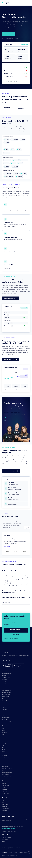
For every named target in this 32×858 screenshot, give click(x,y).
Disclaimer (17, 847)
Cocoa (16, 160)
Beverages (8, 160)
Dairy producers (5, 764)
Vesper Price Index (6, 673)
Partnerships (5, 791)
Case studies (5, 804)
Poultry (7, 152)
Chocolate (4, 759)
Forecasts (4, 679)
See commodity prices (9, 298)
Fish (13, 149)
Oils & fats (15, 139)
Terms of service (6, 848)
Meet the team (5, 785)
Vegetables (15, 166)
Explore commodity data (10, 470)
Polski (25, 852)
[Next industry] (28, 527)
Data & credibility (6, 793)
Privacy (3, 847)
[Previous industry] (25, 527)
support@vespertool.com (10, 417)
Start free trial (7, 34)
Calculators (4, 810)
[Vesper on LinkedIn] (3, 660)
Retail (3, 770)
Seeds (23, 139)
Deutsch (10, 852)
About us (4, 783)
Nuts (21, 163)
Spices (7, 166)
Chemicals (8, 173)
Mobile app (4, 709)
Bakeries (4, 757)
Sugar (7, 142)
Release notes (5, 812)
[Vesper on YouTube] (6, 660)
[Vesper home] (5, 3)
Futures (3, 686)
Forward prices (5, 683)
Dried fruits (24, 160)
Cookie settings (15, 849)
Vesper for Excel (6, 717)
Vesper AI (4, 675)
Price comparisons (6, 690)
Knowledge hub (5, 808)
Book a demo (21, 34)
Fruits (7, 163)
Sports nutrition (5, 774)
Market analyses (5, 696)
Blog (3, 800)
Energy (16, 173)
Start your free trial (15, 629)
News (3, 698)
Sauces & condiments (7, 772)
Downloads (4, 806)
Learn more (7, 546)
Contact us (4, 789)
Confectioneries (6, 762)
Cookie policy (10, 847)
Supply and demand (6, 692)
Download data (5, 719)
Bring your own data (6, 721)
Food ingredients (9, 176)
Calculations (5, 703)
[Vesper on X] (9, 660)
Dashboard (4, 705)
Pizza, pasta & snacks (7, 768)
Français (15, 852)
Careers (4, 787)
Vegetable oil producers (7, 776)
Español (21, 852)
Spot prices (4, 681)
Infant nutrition (5, 766)
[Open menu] (29, 2)
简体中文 (29, 852)
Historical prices (6, 688)
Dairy (7, 149)
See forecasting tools (9, 359)
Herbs (14, 163)
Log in (3, 841)
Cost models (5, 700)
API (2, 715)
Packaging (20, 176)
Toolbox (4, 707)
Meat (20, 149)
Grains (7, 139)
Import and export (6, 694)
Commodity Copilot (6, 677)
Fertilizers (24, 173)
